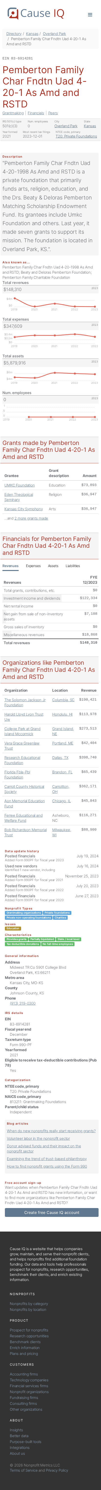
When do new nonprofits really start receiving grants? (51, 1131)
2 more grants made (31, 518)
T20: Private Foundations (76, 136)
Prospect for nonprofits (29, 1330)
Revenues (10, 566)
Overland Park (54, 33)
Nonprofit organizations (29, 1391)
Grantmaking (13, 113)
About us (17, 1453)
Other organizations (26, 1409)
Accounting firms (24, 1374)
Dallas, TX (60, 757)
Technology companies (29, 1380)
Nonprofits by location (28, 1309)
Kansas (32, 33)
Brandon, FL (62, 772)
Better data (19, 1435)
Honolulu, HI (62, 714)
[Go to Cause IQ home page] (35, 14)
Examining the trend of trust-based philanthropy (47, 1158)
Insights (16, 1430)
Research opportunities (29, 1336)
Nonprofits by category (29, 1303)
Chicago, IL (61, 801)
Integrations (20, 1447)
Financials (36, 113)
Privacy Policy (57, 1470)
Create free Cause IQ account (51, 1212)
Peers (53, 113)
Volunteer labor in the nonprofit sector (38, 1138)
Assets (53, 566)
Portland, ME (62, 743)
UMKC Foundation (19, 485)
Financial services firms (29, 1386)
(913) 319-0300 (23, 1003)
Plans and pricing (24, 1353)
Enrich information (25, 1347)
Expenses (33, 566)
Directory (14, 33)
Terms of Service (24, 1470)
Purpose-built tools (25, 1441)
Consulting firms (23, 1403)
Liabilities (73, 566)
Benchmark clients (25, 1341)
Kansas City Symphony (23, 509)
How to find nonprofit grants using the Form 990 (47, 1166)
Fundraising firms (24, 1397)
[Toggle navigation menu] (90, 14)
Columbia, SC (63, 700)
